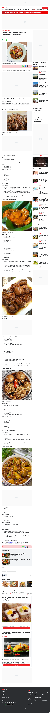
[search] (40, 7)
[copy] (30, 66)
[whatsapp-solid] (23, 66)
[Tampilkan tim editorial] (31, 575)
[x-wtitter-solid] (27, 66)
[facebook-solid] (25, 66)
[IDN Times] (4, 7)
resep (12, 106)
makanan (11, 69)
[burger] (47, 9)
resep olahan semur (12, 542)
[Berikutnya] (31, 632)
